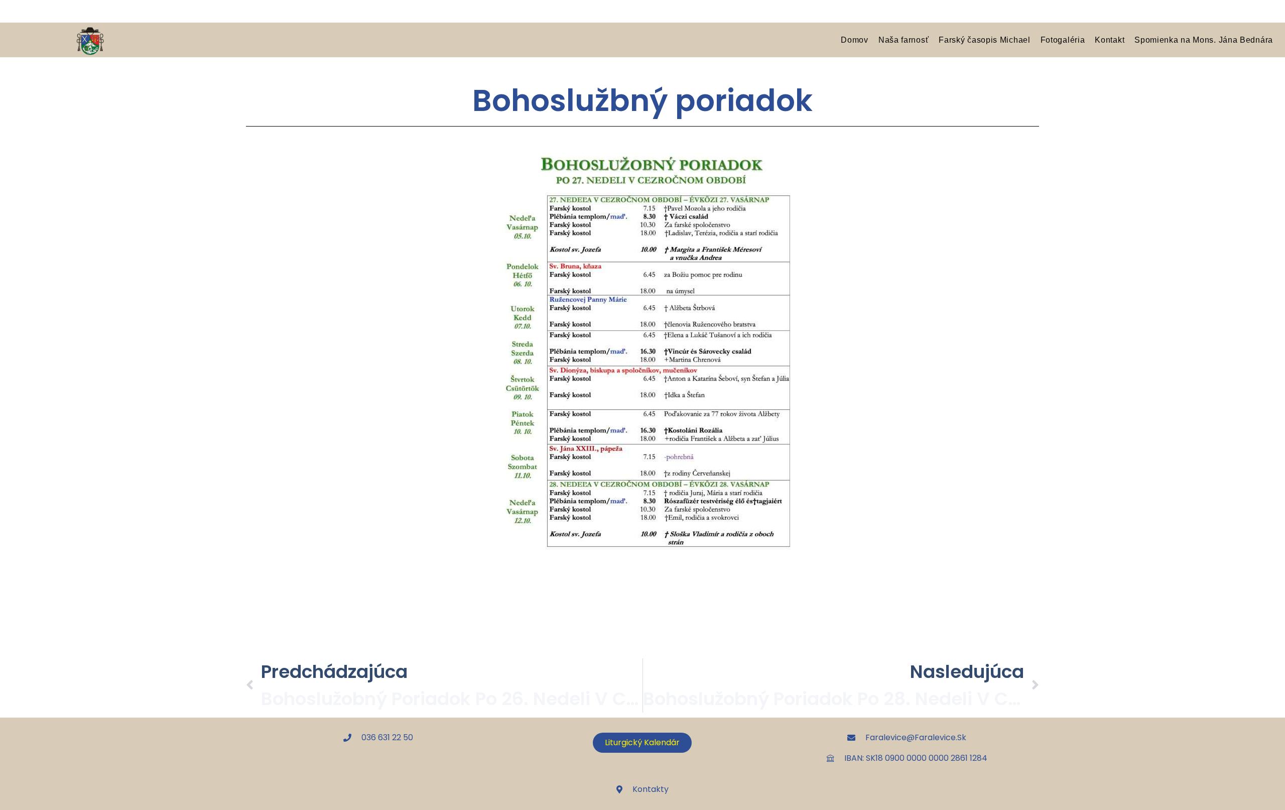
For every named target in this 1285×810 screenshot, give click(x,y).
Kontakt (1109, 39)
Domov (854, 39)
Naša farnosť (903, 39)
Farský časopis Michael (984, 39)
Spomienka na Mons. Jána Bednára (1203, 39)
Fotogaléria (1063, 39)
